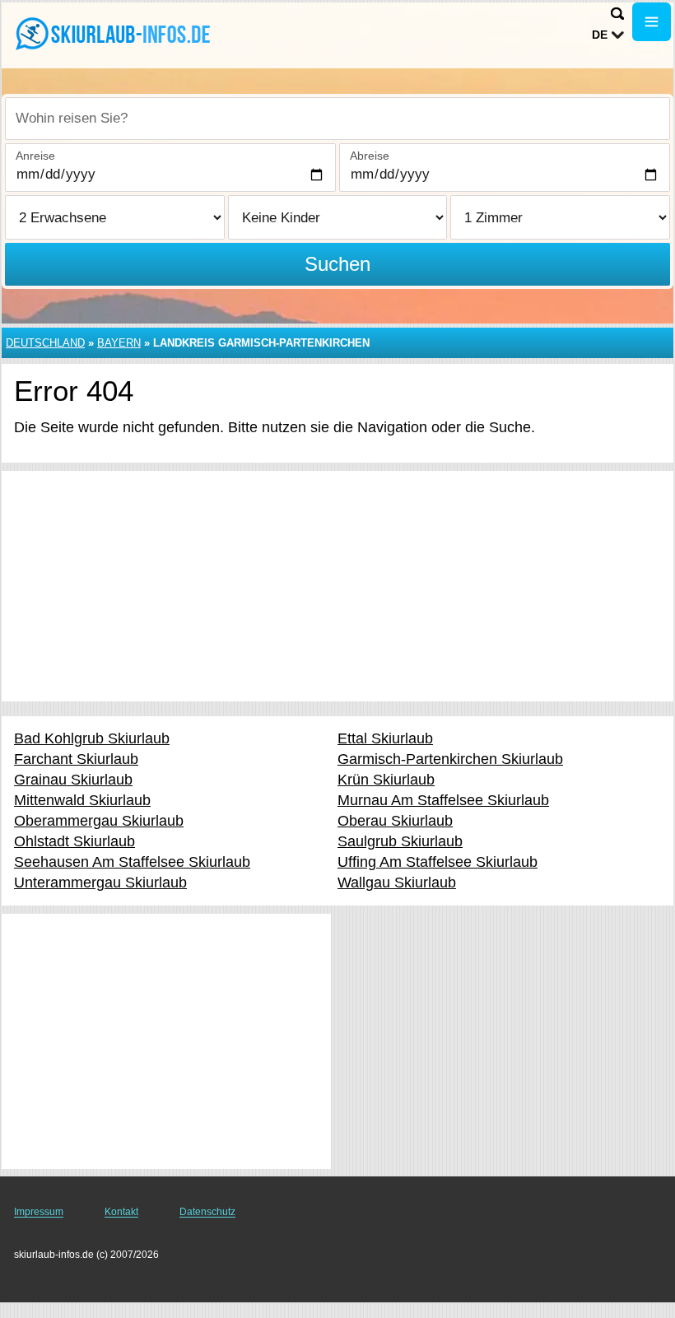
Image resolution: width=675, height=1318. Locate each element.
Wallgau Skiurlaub (397, 882)
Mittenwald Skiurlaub (82, 800)
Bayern (119, 343)
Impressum (38, 1212)
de (600, 34)
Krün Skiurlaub (386, 779)
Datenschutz (207, 1212)
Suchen (337, 264)
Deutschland (45, 343)
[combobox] (337, 118)
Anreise (35, 155)
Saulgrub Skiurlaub (400, 841)
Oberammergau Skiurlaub (99, 821)
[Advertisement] (337, 586)
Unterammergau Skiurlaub (100, 882)
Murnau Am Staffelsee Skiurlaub (443, 800)
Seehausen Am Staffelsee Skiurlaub (132, 862)
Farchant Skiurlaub (76, 759)
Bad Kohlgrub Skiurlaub (92, 738)
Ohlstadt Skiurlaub (74, 841)
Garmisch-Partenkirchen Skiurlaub (450, 759)
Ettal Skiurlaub (385, 738)
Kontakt (121, 1212)
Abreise (369, 155)
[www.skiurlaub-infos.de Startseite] (115, 33)
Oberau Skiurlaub (395, 821)
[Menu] (651, 21)
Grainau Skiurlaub (73, 779)
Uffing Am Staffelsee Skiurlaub (438, 862)
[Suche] (617, 13)
